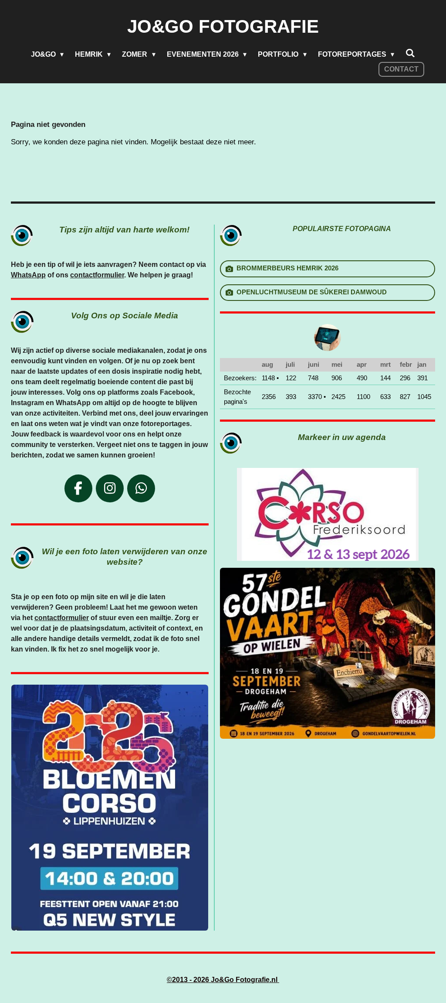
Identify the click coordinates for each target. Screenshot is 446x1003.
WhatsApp (28, 275)
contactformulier (97, 275)
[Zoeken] (410, 53)
